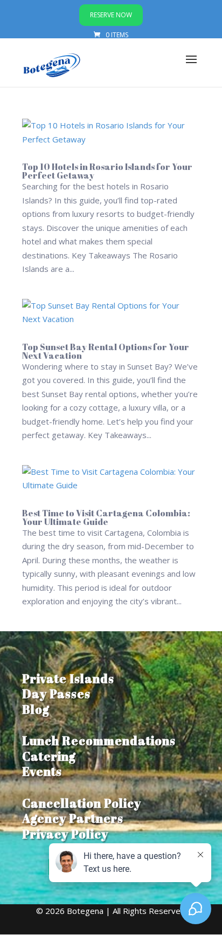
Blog (36, 709)
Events (42, 771)
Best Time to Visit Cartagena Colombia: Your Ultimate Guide (106, 517)
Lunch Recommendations (99, 740)
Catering (49, 756)
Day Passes (56, 693)
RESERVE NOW (111, 14)
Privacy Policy (65, 834)
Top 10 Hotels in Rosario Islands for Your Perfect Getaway (107, 171)
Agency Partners (72, 818)
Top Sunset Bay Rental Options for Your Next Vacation (105, 351)
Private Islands (68, 678)
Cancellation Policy (81, 803)
